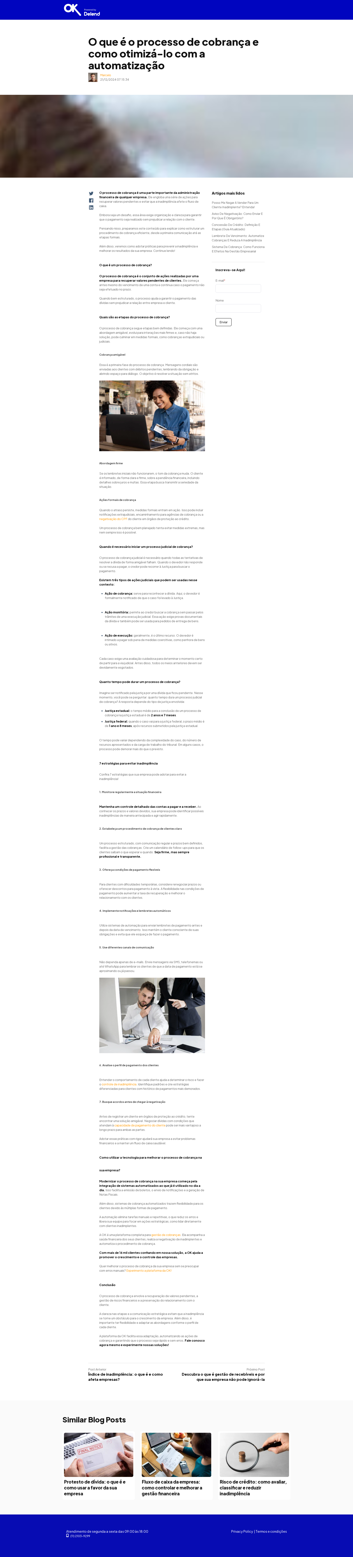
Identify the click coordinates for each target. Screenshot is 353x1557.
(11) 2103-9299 (80, 1536)
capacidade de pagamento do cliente (139, 1125)
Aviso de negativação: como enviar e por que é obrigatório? (237, 216)
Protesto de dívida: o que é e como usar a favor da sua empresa (95, 1487)
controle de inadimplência (119, 1084)
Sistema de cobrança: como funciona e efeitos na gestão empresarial (238, 249)
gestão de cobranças (166, 1235)
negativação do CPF (113, 519)
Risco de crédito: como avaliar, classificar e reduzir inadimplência (253, 1487)
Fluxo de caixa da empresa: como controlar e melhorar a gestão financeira (172, 1487)
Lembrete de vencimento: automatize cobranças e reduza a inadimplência (238, 238)
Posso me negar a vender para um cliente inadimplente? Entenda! (235, 205)
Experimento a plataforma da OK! (149, 1270)
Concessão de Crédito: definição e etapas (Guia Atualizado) (236, 227)
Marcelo (105, 75)
